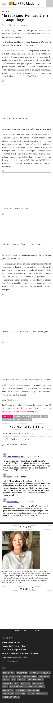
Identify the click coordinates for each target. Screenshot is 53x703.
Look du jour (20, 693)
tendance (6, 680)
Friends (36, 630)
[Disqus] (26, 484)
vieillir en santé (15, 676)
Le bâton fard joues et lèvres (15, 439)
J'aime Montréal (8, 690)
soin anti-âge (7, 697)
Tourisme (29, 687)
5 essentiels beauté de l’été (14, 444)
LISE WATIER (29, 76)
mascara (44, 416)
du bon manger (22, 673)
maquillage (21, 680)
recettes (31, 693)
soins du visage (44, 676)
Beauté (16, 697)
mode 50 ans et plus (17, 687)
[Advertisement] (21, 608)
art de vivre (45, 673)
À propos (17, 630)
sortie (5, 687)
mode (13, 680)
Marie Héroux (10, 25)
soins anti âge (8, 683)
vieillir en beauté (8, 673)
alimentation (34, 673)
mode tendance (38, 683)
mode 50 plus (25, 683)
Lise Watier (35, 416)
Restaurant (39, 687)
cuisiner (36, 690)
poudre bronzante (25, 419)
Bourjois (26, 416)
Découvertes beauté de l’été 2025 (18, 433)
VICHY (29, 690)
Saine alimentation (29, 676)
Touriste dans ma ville (35, 680)
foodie (5, 676)
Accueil (27, 630)
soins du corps (8, 693)
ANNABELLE (17, 416)
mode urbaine (20, 690)
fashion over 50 (41, 693)
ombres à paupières (9, 419)
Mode (17, 683)
